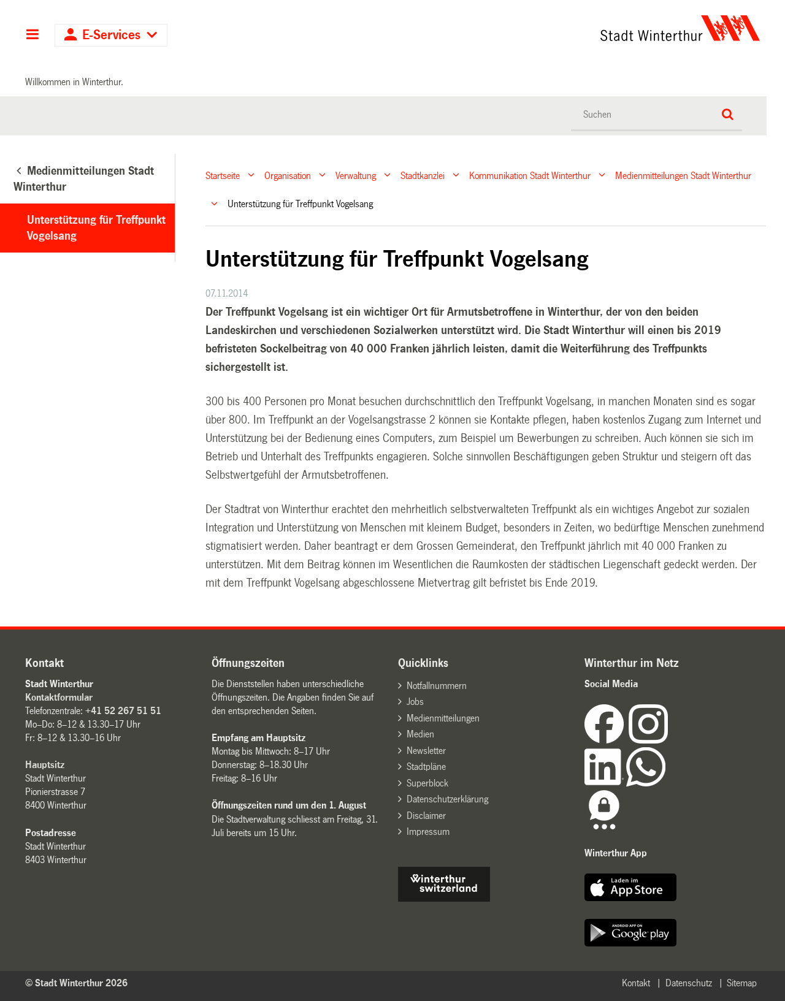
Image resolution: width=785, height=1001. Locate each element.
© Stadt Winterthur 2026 (76, 983)
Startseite (222, 175)
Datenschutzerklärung (447, 799)
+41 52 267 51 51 (123, 711)
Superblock (427, 783)
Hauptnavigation (32, 35)
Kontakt (636, 983)
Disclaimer (426, 815)
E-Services (111, 35)
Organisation (287, 175)
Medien (420, 734)
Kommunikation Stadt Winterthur (530, 175)
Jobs (415, 701)
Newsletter (426, 750)
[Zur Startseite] (566, 28)
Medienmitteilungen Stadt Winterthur (683, 175)
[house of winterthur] (444, 898)
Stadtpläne (426, 766)
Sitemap (742, 983)
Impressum (428, 831)
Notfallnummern (437, 685)
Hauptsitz (44, 764)
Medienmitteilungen (443, 718)
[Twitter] (669, 740)
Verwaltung (355, 175)
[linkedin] (605, 783)
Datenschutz (688, 983)
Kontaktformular (59, 697)
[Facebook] (606, 740)
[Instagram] (648, 740)
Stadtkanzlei (422, 175)
